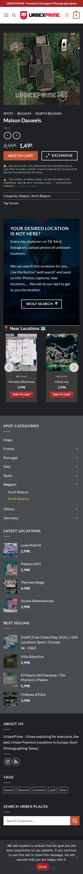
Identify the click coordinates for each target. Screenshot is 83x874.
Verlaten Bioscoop (21, 382)
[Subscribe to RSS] (16, 762)
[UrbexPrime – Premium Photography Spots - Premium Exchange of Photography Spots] (39, 15)
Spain (7, 475)
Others (9, 509)
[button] (6, 15)
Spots (8, 113)
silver (63, 790)
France (8, 448)
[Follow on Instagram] (67, 15)
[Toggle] (77, 448)
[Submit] (75, 820)
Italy (7, 466)
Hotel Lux (62, 382)
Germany (10, 518)
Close (43, 866)
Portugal (10, 457)
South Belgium (18, 492)
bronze (13, 203)
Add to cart (20, 155)
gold (52, 790)
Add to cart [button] (21, 394)
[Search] (14, 15)
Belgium (24, 113)
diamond (23, 790)
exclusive (39, 790)
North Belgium (49, 113)
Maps (7, 440)
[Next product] (7, 135)
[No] (77, 858)
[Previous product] (16, 135)
